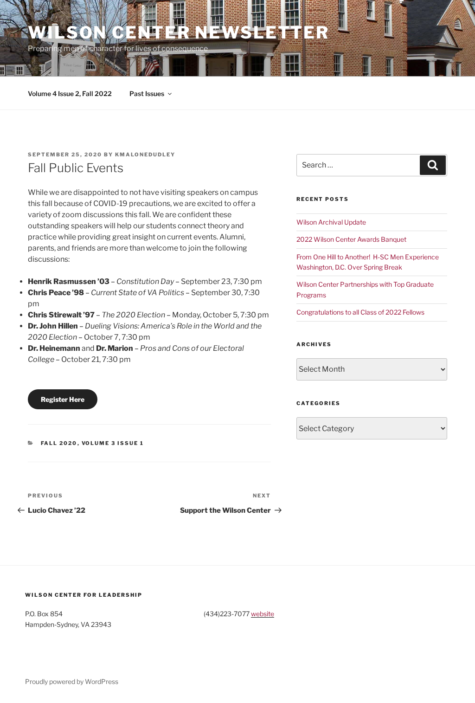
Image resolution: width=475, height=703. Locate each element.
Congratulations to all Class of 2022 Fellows (360, 312)
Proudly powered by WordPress (71, 681)
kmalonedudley (145, 154)
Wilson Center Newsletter (178, 32)
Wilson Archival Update (331, 222)
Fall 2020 (59, 443)
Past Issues (146, 93)
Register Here (62, 399)
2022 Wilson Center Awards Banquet (351, 239)
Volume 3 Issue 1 (113, 443)
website (262, 614)
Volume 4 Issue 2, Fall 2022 (70, 93)
